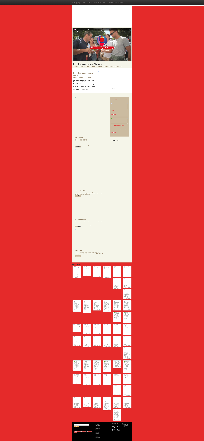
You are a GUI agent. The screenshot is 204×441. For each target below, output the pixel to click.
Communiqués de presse (99, 438)
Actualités (97, 434)
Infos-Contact (120, 2)
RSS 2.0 (88, 431)
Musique (95, 2)
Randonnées (90, 2)
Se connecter (80, 431)
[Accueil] (102, 14)
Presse (115, 2)
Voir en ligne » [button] (78, 146)
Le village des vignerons (78, 3)
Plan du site (75, 431)
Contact (85, 431)
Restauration (105, 2)
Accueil (73, 2)
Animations (84, 2)
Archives (99, 2)
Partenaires (111, 2)
